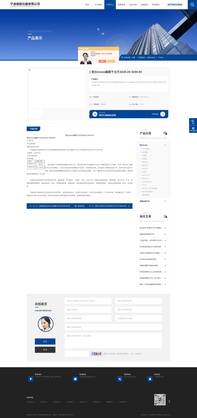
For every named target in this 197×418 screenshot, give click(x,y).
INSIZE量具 (146, 149)
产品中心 (110, 5)
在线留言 (144, 5)
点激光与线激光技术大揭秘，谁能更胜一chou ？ (153, 253)
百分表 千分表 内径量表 (149, 188)
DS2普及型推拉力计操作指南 (150, 247)
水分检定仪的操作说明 (148, 259)
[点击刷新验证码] (96, 354)
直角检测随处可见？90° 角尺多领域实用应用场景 (153, 278)
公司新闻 (69, 402)
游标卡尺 (145, 162)
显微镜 (144, 159)
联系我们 (156, 5)
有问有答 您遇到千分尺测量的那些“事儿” (153, 228)
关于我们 (98, 5)
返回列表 (81, 206)
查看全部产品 (144, 201)
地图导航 (109, 402)
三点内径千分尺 (147, 182)
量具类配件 (145, 195)
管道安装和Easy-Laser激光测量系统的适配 (153, 272)
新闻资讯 (121, 5)
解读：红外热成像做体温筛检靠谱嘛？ (153, 284)
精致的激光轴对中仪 (147, 234)
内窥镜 (144, 155)
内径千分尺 (145, 178)
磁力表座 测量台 (147, 191)
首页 (87, 5)
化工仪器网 (151, 415)
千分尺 (160, 57)
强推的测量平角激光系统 (149, 265)
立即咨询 (155, 114)
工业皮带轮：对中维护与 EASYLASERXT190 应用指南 (153, 240)
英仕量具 (145, 152)
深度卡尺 (145, 168)
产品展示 (141, 57)
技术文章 (133, 5)
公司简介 (43, 402)
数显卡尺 (145, 165)
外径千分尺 (145, 175)
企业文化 (56, 402)
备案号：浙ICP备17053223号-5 (63, 415)
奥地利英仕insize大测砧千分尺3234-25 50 (54, 206)
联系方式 (96, 402)
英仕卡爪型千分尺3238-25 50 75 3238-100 (110, 206)
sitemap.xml (166, 415)
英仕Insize (151, 57)
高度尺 (144, 172)
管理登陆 (159, 415)
